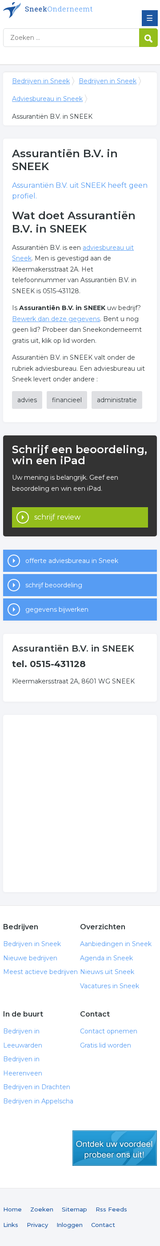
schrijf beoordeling (53, 585)
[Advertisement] (80, 803)
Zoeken (41, 1209)
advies (27, 400)
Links (10, 1224)
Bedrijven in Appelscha (38, 1101)
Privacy (37, 1224)
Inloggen (69, 1224)
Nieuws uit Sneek (107, 972)
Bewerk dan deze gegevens (56, 319)
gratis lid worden (114, 1148)
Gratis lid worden (105, 1045)
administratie (117, 400)
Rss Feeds (111, 1209)
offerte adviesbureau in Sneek (71, 561)
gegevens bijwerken (56, 609)
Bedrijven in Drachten (36, 1087)
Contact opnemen (108, 1031)
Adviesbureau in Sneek (47, 99)
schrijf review (57, 517)
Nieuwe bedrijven (30, 958)
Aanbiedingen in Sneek (116, 944)
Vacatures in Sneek (109, 986)
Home (12, 1209)
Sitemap (74, 1209)
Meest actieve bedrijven (40, 972)
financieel (67, 400)
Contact (103, 1224)
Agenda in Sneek (106, 958)
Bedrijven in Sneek (67, 10)
